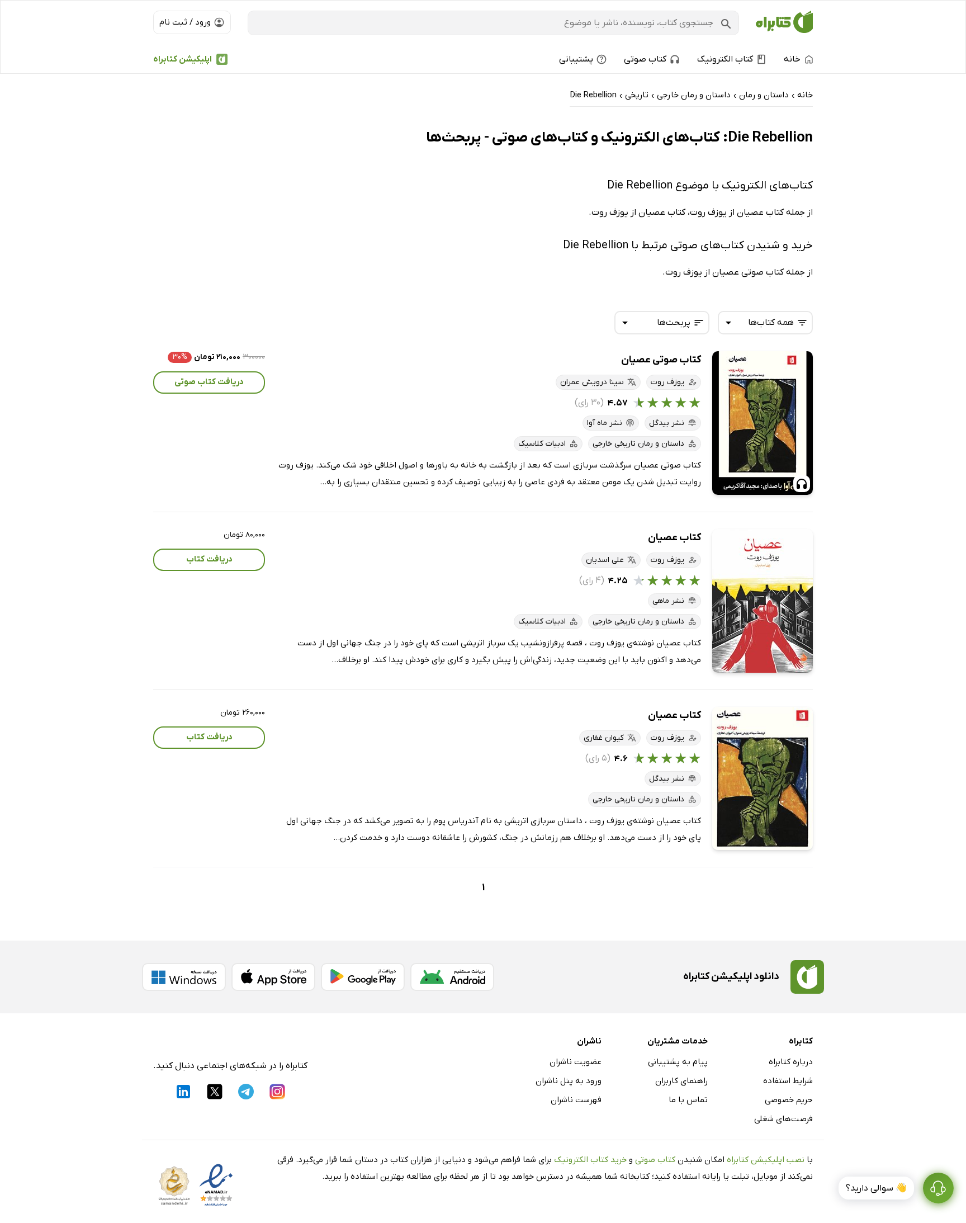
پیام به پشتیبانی (678, 1062)
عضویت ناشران (576, 1062)
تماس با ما (688, 1100)
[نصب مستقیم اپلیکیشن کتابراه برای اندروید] (452, 977)
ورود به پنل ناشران (569, 1081)
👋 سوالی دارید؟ (876, 1188)
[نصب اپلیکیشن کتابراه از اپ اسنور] (273, 977)
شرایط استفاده (788, 1081)
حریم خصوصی (789, 1100)
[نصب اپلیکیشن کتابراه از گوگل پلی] (363, 977)
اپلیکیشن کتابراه (182, 59)
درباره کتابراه (791, 1062)
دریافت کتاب (209, 559)
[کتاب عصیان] (762, 601)
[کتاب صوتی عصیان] (762, 423)
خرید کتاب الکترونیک (590, 1159)
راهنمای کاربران (681, 1081)
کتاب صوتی (655, 1159)
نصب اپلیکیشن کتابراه (765, 1159)
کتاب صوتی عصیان (661, 359)
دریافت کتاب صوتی (209, 382)
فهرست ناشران (576, 1100)
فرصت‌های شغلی (783, 1119)
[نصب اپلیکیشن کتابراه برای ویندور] (184, 977)
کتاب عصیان (674, 537)
